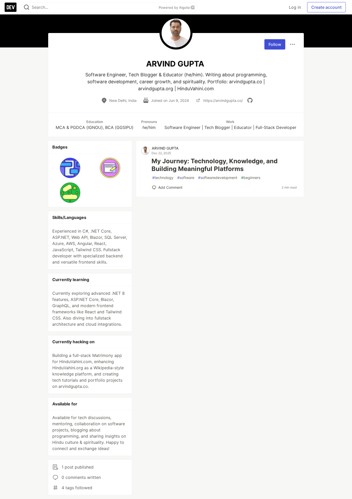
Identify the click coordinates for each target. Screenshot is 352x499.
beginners (250, 177)
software (185, 177)
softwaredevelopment (217, 177)
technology (162, 177)
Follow (275, 44)
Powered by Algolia (175, 7)
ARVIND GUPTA (165, 148)
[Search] (26, 7)
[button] (70, 168)
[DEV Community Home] (10, 7)
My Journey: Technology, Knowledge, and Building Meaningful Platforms (215, 165)
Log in (295, 7)
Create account (326, 7)
